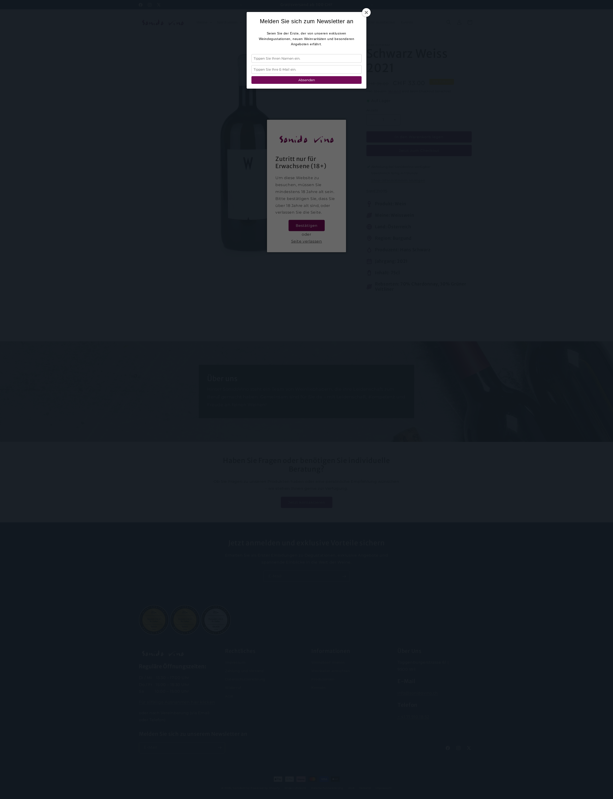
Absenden (306, 80)
